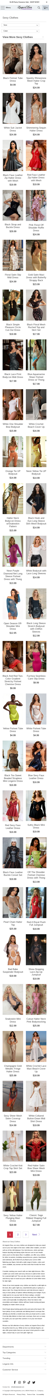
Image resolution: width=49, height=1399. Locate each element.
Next (35, 1234)
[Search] (39, 7)
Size (5, 25)
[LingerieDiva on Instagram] (20, 1382)
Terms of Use (31, 1394)
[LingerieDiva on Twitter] (34, 1382)
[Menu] (1, 7)
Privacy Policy (21, 1394)
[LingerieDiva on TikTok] (29, 1382)
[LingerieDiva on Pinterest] (24, 1382)
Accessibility (40, 1394)
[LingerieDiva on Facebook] (15, 1382)
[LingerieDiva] (24, 7)
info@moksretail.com (17, 1387)
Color (6, 31)
